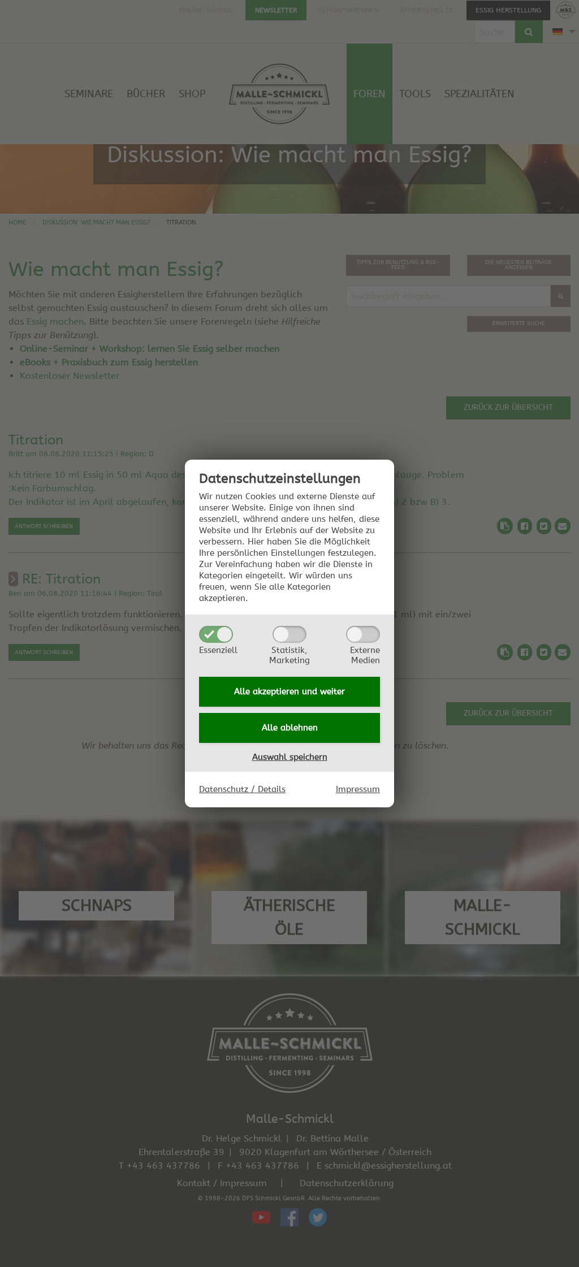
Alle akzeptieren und (289, 691)
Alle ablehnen (290, 728)
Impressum (358, 789)
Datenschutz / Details (242, 789)
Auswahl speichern (289, 757)
